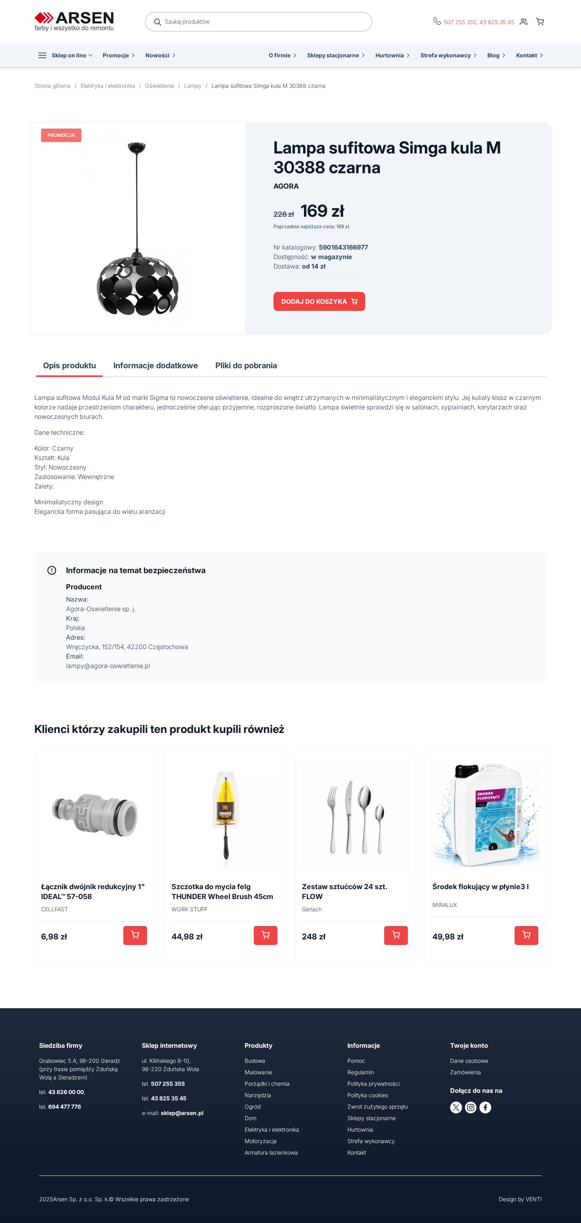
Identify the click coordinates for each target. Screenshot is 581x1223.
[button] (135, 935)
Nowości (157, 55)
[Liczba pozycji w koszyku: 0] (540, 21)
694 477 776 (64, 1106)
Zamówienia (465, 1072)
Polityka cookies (367, 1095)
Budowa (255, 1060)
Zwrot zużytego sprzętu (377, 1106)
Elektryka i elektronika (272, 1129)
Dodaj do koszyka (314, 301)
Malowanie (258, 1072)
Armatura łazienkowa (271, 1152)
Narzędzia (258, 1095)
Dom (251, 1118)
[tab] (69, 365)
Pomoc (356, 1060)
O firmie (279, 55)
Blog (493, 55)
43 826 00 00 (66, 1092)
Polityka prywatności (373, 1083)
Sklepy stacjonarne (333, 55)
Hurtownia (389, 55)
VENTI (534, 1199)
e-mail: (173, 1112)
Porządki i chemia (267, 1083)
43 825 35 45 (496, 22)
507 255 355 (460, 22)
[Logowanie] (523, 21)
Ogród (252, 1106)
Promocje (116, 55)
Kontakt (526, 55)
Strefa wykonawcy (446, 55)
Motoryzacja (261, 1141)
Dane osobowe (469, 1060)
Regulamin (360, 1072)
